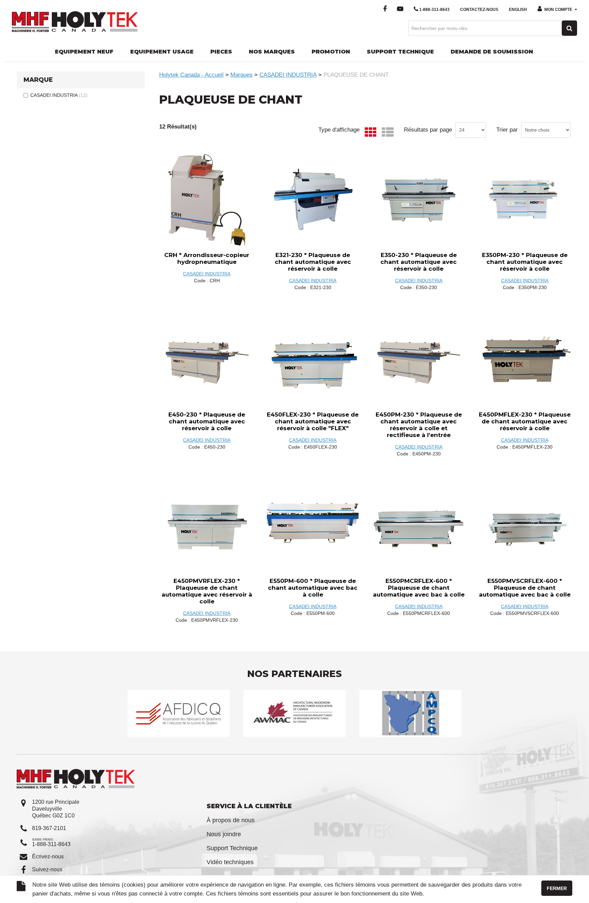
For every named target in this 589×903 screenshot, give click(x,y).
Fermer (557, 888)
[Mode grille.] (369, 132)
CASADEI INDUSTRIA (59, 95)
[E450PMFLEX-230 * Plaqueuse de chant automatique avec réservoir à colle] (525, 359)
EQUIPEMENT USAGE (162, 51)
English (518, 9)
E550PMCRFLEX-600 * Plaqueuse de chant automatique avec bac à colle (419, 587)
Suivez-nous (47, 869)
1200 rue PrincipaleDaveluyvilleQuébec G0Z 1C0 (55, 808)
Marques (241, 75)
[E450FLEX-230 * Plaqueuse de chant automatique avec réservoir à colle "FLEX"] (313, 359)
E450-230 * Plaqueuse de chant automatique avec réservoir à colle (206, 421)
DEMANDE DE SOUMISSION (492, 51)
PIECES (221, 51)
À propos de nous (231, 820)
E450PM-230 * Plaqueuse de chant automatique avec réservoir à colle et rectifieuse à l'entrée (419, 424)
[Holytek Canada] (75, 21)
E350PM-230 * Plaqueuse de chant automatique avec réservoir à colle (525, 262)
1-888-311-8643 (434, 9)
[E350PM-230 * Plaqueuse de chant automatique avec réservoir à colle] (525, 200)
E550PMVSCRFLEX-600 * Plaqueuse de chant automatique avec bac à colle (525, 587)
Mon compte (558, 9)
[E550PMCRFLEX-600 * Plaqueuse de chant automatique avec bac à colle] (419, 526)
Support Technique (232, 848)
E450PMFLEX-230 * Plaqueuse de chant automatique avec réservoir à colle (525, 421)
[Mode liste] (386, 132)
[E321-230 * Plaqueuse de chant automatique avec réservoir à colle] (313, 200)
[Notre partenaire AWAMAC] (294, 713)
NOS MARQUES (272, 51)
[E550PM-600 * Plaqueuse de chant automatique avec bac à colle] (313, 526)
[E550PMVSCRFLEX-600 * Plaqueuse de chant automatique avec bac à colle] (525, 526)
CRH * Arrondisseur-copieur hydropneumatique (206, 258)
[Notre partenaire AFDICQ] (178, 713)
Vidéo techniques (230, 862)
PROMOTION (331, 51)
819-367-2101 (49, 828)
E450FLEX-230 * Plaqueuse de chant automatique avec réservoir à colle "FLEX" (313, 421)
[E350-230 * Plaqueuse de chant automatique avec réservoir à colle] (419, 200)
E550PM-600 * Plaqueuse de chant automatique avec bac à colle (313, 587)
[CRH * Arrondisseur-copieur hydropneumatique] (207, 200)
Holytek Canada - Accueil (191, 75)
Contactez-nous (479, 9)
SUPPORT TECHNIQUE (400, 51)
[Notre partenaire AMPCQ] (410, 713)
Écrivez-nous (48, 856)
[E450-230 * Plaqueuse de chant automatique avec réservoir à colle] (207, 359)
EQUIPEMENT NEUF (84, 51)
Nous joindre (224, 834)
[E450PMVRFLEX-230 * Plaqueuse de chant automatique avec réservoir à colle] (207, 526)
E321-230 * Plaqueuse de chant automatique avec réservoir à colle (313, 262)
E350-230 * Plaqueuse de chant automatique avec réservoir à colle (418, 262)
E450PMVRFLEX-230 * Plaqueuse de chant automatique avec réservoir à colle (207, 591)
